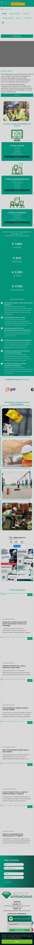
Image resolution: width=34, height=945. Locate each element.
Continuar (17, 941)
